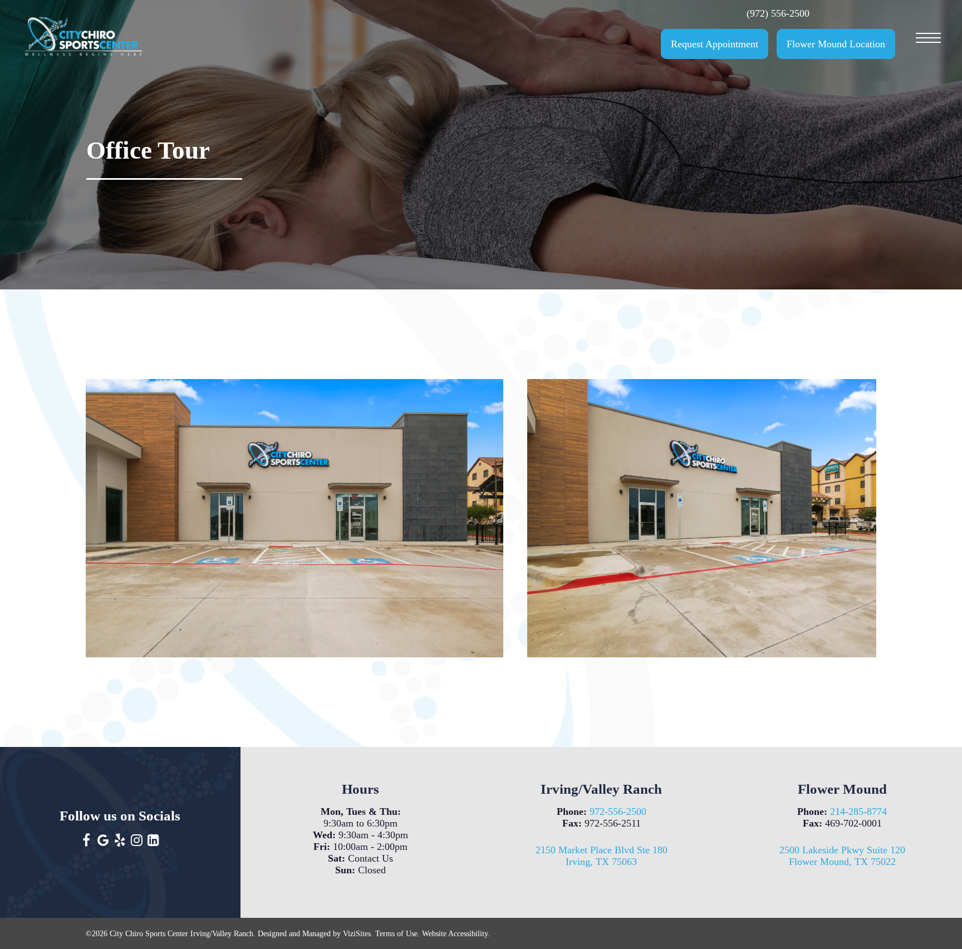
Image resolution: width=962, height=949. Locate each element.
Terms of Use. (397, 934)
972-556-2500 (618, 811)
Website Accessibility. (456, 934)
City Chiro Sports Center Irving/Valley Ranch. (183, 934)
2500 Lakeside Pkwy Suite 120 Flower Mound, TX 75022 (842, 855)
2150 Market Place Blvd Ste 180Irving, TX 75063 (601, 855)
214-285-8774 (858, 811)
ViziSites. (358, 934)
